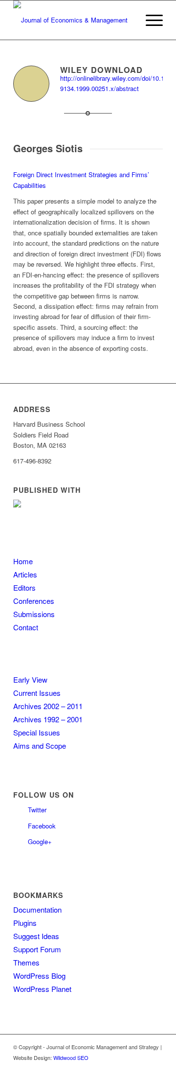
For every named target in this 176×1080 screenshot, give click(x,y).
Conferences (33, 601)
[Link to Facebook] (155, 1067)
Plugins (25, 923)
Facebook (42, 825)
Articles (25, 574)
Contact (25, 627)
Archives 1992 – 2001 (48, 719)
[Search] (126, 20)
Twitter (37, 809)
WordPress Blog (39, 975)
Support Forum (37, 949)
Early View (30, 679)
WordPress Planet (42, 989)
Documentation (37, 909)
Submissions (34, 614)
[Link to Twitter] (140, 1067)
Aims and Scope (39, 745)
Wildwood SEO (70, 1057)
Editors (24, 587)
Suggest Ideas (36, 936)
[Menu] (149, 20)
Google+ (40, 841)
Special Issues (36, 732)
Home (23, 561)
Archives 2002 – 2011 (48, 706)
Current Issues (37, 693)
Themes (26, 962)
